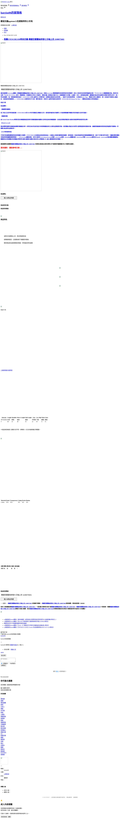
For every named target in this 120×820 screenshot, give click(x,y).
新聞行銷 (3, 735)
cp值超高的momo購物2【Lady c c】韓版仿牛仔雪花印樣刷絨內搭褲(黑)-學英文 (26, 625)
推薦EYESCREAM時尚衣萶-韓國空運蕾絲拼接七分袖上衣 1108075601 (34, 39)
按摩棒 (3, 718)
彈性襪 (3, 699)
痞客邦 (12, 645)
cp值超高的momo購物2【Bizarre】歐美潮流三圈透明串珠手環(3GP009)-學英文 (26, 621)
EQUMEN (3, 752)
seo (1, 733)
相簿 (5, 28)
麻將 (2, 704)
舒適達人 (3, 730)
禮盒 (2, 708)
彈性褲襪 (3, 702)
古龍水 (3, 745)
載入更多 (3, 655)
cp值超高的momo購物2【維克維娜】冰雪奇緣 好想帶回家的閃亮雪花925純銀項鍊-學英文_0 (30, 619)
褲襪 (2, 700)
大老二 (3, 706)
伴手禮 (3, 710)
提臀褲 (3, 754)
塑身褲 (3, 751)
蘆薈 (2, 737)
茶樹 (2, 741)
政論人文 (13, 649)
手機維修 (3, 724)
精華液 (3, 739)
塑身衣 (3, 749)
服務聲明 (75, 797)
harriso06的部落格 (11, 12)
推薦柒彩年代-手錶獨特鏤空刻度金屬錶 (15, 623)
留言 (15, 645)
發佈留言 (3, 665)
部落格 (6, 30)
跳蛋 (2, 720)
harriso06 (3, 635)
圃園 (2, 747)
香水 (2, 743)
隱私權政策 (69, 797)
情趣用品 (3, 716)
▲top (2, 652)
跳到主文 (3, 17)
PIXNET (48, 797)
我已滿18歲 (4, 816)
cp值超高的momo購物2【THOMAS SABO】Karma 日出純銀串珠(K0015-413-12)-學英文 (29, 627)
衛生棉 (3, 726)
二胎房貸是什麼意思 (6, 370)
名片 (5, 32)
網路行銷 (3, 732)
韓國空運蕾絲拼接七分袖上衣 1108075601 (23, 606)
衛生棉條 (3, 728)
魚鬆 (2, 712)
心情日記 (14, 25)
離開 (9, 816)
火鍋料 (3, 714)
